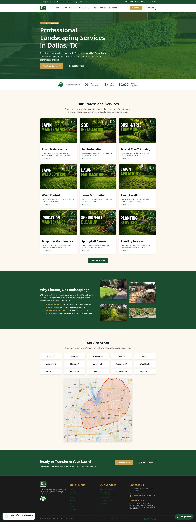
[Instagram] (148, 519)
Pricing (72, 498)
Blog (71, 503)
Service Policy (110, 519)
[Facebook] (145, 519)
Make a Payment (113, 8)
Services (72, 8)
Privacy (95, 519)
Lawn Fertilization (106, 500)
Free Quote (150, 8)
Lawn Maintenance (106, 489)
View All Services (98, 260)
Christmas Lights (105, 503)
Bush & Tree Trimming (107, 495)
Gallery (95, 8)
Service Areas (84, 8)
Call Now (137, 8)
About (65, 8)
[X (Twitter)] (152, 519)
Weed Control (104, 498)
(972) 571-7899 (47, 2)
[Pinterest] (155, 519)
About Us (73, 492)
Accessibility (120, 519)
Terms (102, 519)
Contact (102, 8)
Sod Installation (105, 492)
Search (84, 2)
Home (58, 8)
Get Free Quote (50, 66)
